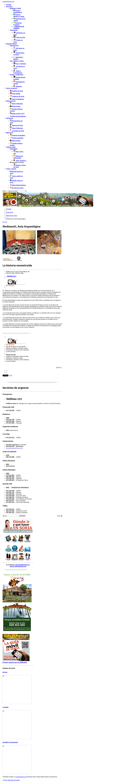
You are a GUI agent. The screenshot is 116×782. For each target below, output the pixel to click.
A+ (3, 222)
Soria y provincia (11, 88)
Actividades (13, 149)
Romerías (19, 86)
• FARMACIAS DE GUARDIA (18, 27)
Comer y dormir (11, 169)
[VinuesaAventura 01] (17, 631)
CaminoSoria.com (8, 1)
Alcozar (5, 672)
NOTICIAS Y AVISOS (18, 58)
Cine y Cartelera (21, 64)
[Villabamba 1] (17, 602)
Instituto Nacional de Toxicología (14, 448)
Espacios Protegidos (18, 135)
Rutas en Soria (10, 101)
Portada (8, 5)
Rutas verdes (16, 106)
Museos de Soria (17, 125)
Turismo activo (11, 147)
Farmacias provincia (17, 24)
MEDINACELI (11, 276)
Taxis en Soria (20, 37)
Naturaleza (9, 133)
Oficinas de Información (18, 157)
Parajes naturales (17, 138)
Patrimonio (9, 118)
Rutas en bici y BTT (18, 114)
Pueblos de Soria (17, 91)
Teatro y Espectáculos (17, 72)
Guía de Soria (14, 45)
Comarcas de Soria (18, 96)
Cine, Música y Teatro (17, 61)
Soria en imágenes (18, 99)
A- (6, 222)
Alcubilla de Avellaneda (10, 742)
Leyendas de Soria (18, 131)
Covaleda (5, 707)
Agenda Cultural (11, 44)
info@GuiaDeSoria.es (22, 565)
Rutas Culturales (17, 104)
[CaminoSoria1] (48, 206)
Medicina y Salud (15, 8)
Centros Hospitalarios (17, 11)
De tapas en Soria (17, 188)
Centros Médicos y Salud (18, 15)
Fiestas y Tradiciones (16, 75)
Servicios (9, 6)
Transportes (14, 30)
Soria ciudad (16, 94)
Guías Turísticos (21, 161)
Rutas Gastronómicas (19, 116)
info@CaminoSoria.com (18, 566)
